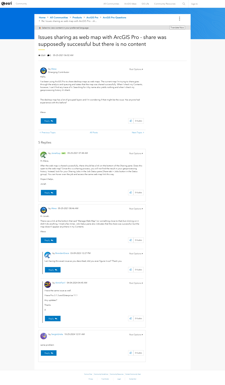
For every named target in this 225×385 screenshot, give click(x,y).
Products (77, 17)
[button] (136, 69)
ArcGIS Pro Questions (114, 17)
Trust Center (105, 379)
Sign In (194, 4)
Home (42, 17)
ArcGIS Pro (92, 17)
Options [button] (179, 18)
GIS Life (145, 3)
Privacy (91, 379)
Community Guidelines (101, 374)
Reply (47, 121)
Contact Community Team (133, 374)
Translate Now (177, 27)
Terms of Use (88, 374)
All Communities (111, 3)
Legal (119, 379)
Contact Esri (132, 379)
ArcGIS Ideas (130, 3)
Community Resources (165, 3)
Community (21, 3)
